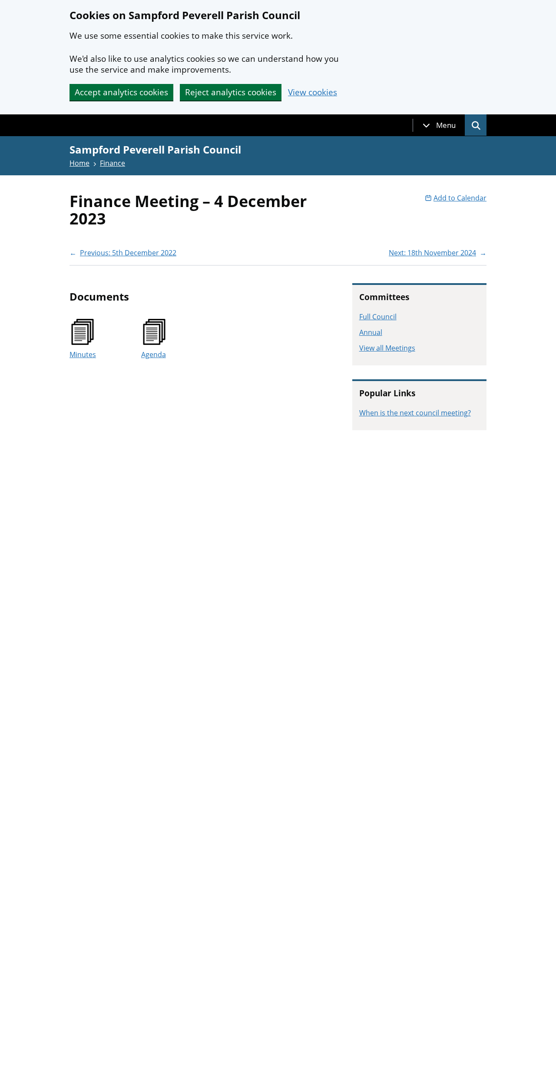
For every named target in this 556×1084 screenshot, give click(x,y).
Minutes (83, 354)
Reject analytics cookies (230, 92)
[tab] (439, 125)
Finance (112, 163)
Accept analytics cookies (121, 92)
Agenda (153, 354)
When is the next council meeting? (415, 413)
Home (79, 163)
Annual (370, 332)
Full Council (378, 316)
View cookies (312, 92)
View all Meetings (387, 348)
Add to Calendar (460, 198)
